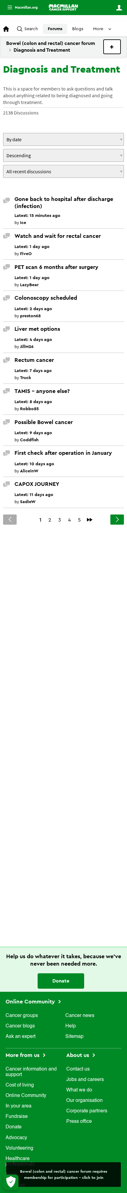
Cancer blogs (20, 1026)
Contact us (78, 1069)
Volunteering (19, 1148)
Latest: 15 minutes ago (37, 216)
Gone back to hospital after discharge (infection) (63, 202)
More (20, 7)
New (112, 46)
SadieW (27, 502)
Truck (25, 378)
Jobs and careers (85, 1079)
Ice (23, 223)
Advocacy (16, 1137)
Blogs (77, 29)
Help (70, 1026)
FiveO (26, 254)
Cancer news (79, 1015)
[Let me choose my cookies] (10, 1182)
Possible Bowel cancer (43, 422)
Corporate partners (86, 1111)
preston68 (30, 316)
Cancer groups (22, 1015)
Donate (60, 981)
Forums (55, 29)
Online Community (31, 1001)
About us (78, 1055)
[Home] (63, 7)
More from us (23, 1055)
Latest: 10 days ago (34, 464)
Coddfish (29, 440)
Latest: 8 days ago (33, 402)
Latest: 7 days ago (33, 371)
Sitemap (74, 1036)
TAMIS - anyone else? (42, 391)
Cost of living (20, 1085)
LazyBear (29, 285)
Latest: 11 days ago (33, 495)
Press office (79, 1121)
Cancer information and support (31, 1072)
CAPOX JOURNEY (36, 484)
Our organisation (84, 1100)
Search (31, 29)
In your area (18, 1106)
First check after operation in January (63, 453)
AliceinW (29, 471)
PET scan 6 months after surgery (56, 267)
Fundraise (17, 1116)
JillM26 (27, 347)
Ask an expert (20, 1036)
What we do (79, 1090)
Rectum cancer (34, 360)
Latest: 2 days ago (33, 309)
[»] (90, 520)
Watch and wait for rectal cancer (57, 236)
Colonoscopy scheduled (45, 298)
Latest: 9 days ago (33, 433)
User (119, 8)
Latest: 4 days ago (33, 340)
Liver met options (37, 329)
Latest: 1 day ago (32, 247)
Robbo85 (29, 409)
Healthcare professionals (20, 1161)
